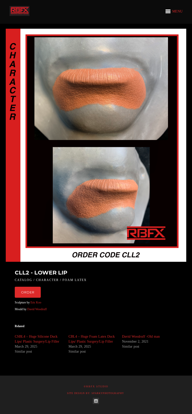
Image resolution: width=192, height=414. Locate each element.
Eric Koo (35, 302)
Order (27, 292)
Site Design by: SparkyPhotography (95, 393)
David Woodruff (36, 309)
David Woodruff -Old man (141, 336)
